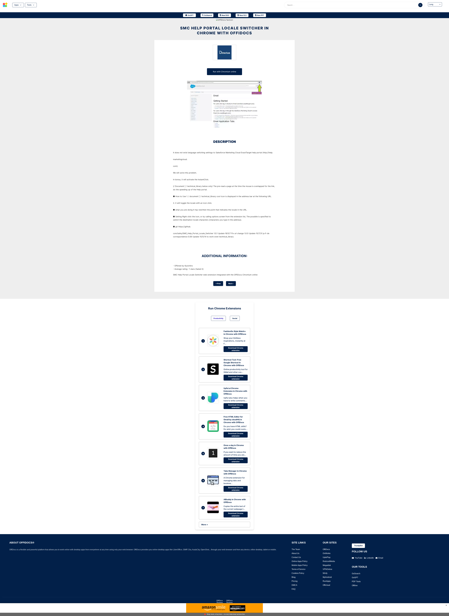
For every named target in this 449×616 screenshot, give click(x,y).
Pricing (294, 581)
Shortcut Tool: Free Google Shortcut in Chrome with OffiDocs (234, 363)
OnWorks (326, 553)
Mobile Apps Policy (300, 565)
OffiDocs (326, 549)
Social (234, 318)
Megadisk (327, 565)
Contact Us (296, 557)
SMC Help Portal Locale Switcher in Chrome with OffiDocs (224, 30)
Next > (231, 284)
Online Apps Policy (299, 561)
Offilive (355, 585)
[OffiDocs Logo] (5, 5)
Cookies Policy (298, 573)
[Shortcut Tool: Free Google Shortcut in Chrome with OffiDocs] (213, 374)
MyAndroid (327, 577)
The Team (296, 549)
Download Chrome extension (235, 349)
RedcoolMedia (329, 561)
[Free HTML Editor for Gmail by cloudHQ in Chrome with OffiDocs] (213, 431)
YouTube (358, 558)
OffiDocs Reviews (219, 601)
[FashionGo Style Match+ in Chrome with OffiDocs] (213, 346)
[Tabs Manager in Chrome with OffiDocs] (213, 485)
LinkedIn (370, 558)
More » (204, 524)
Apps (16, 5)
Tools (29, 5)
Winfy (325, 573)
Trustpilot (358, 546)
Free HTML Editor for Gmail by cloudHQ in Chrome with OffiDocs (234, 420)
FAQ (293, 589)
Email (380, 558)
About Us (295, 553)
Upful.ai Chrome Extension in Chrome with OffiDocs (235, 391)
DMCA (294, 585)
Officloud (326, 585)
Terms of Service (298, 569)
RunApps (327, 581)
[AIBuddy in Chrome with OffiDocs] (213, 512)
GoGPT (355, 578)
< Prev (218, 284)
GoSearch (356, 574)
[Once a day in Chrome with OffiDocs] (213, 458)
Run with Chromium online (224, 71)
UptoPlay (326, 557)
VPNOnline (327, 569)
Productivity (218, 318)
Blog (293, 577)
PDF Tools (356, 581)
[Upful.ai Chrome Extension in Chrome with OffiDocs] (213, 403)
